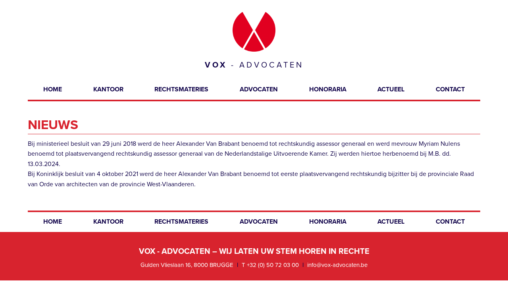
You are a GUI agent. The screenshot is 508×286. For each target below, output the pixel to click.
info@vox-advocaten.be (337, 265)
